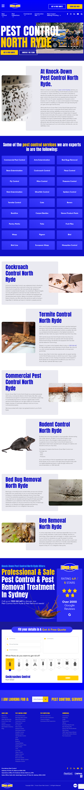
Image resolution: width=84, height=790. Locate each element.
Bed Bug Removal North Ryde (23, 483)
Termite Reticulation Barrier (69, 734)
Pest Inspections (15, 14)
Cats (16, 737)
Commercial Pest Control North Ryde (23, 382)
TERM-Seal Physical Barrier (69, 732)
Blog (3, 728)
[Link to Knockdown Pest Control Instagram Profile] (71, 768)
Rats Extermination (20, 730)
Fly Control (18, 724)
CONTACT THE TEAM (28, 52)
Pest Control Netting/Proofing (53, 14)
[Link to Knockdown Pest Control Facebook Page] (67, 768)
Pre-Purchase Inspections (47, 717)
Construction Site (39, 14)
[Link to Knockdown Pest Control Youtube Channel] (78, 768)
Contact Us (5, 717)
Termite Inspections (45, 715)
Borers (17, 739)
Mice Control (18, 726)
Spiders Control (19, 734)
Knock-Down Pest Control (42, 785)
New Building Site (67, 726)
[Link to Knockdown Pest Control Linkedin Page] (74, 768)
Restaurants (65, 721)
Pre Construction (66, 735)
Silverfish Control (19, 732)
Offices (64, 723)
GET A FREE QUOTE (57, 6)
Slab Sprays (65, 730)
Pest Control (4, 14)
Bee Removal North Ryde (52, 524)
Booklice (17, 741)
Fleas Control (18, 723)
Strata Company (6, 724)
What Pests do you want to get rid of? (23, 656)
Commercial (28, 14)
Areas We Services (6, 719)
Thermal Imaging (44, 719)
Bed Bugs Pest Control (21, 717)
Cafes (63, 719)
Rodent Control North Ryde (54, 427)
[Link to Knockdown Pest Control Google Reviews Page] (81, 768)
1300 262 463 (74, 6)
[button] (3, 5)
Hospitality (65, 717)
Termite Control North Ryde (55, 317)
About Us (4, 715)
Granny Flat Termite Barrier (69, 728)
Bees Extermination (20, 719)
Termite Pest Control (20, 735)
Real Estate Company (7, 726)
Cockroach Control (20, 721)
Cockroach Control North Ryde (19, 273)
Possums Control (19, 728)
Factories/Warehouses (68, 724)
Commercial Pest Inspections (47, 721)
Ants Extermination (20, 715)
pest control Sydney (64, 90)
